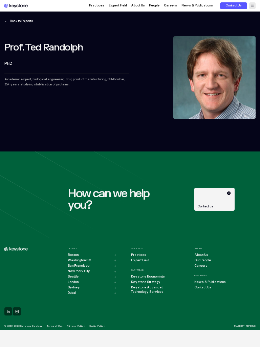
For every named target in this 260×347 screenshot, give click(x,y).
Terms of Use (55, 326)
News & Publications (197, 5)
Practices (96, 5)
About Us (138, 5)
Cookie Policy (97, 326)
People (154, 5)
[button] (252, 5)
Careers (170, 5)
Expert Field (118, 5)
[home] (16, 6)
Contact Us (202, 287)
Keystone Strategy (145, 282)
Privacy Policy (76, 326)
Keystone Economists (148, 277)
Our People (202, 260)
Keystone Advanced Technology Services (147, 290)
